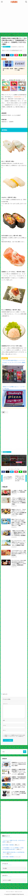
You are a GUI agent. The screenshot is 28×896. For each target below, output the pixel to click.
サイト (4, 730)
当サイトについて (18, 891)
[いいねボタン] (3, 412)
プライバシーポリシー (10, 891)
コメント (5, 703)
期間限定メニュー (6, 46)
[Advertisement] (14, 19)
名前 (4, 720)
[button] (3, 55)
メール (4, 725)
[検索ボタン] (26, 2)
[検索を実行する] (24, 751)
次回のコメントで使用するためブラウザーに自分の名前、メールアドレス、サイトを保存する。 (15, 736)
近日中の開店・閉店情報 (8, 845)
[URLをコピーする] (25, 55)
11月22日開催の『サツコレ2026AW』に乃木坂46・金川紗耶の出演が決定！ (12, 848)
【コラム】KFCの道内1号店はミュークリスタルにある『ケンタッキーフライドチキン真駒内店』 (13, 362)
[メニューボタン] (2, 2)
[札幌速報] (14, 2)
